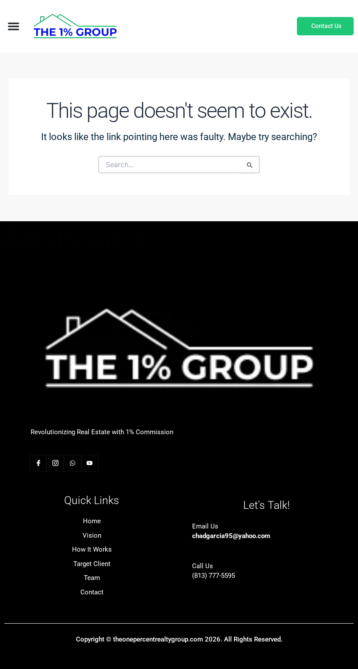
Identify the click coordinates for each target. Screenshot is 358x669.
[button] (13, 26)
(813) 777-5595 (213, 576)
